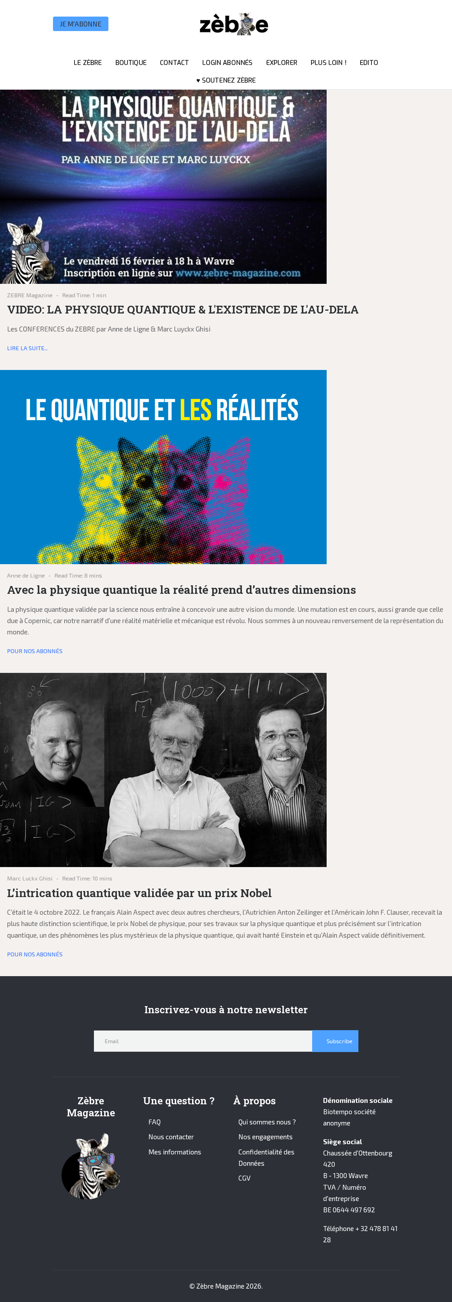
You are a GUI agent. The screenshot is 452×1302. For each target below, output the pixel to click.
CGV (244, 1178)
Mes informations (174, 1152)
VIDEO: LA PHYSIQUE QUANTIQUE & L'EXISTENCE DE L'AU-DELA (183, 309)
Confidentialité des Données (266, 1157)
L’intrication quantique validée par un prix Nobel (139, 892)
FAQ (154, 1122)
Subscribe (338, 1041)
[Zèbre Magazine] (231, 23)
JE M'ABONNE (80, 24)
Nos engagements (265, 1137)
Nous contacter (171, 1137)
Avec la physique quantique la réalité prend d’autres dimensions (181, 589)
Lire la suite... (27, 347)
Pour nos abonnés (35, 650)
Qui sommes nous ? (267, 1122)
